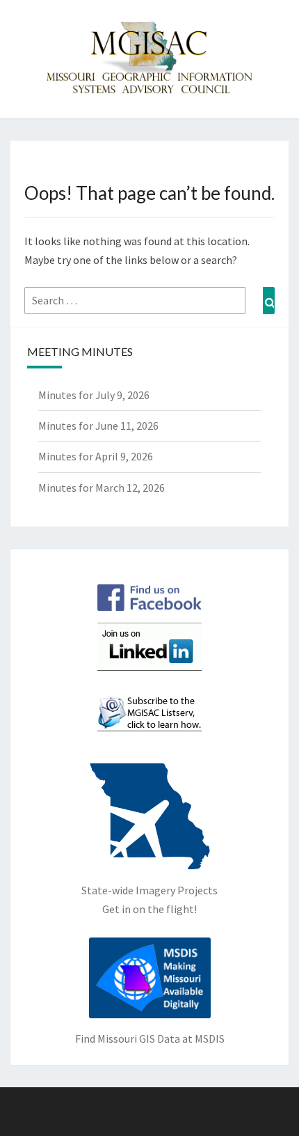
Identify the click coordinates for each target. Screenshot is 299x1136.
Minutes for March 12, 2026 (101, 488)
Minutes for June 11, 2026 (98, 426)
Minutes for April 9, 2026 (95, 456)
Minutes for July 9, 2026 (94, 395)
